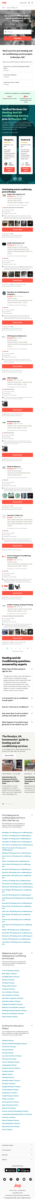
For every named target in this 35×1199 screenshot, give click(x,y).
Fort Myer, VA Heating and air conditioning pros (16, 835)
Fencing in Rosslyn (8, 1053)
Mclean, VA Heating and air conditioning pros (16, 861)
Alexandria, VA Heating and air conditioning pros (17, 842)
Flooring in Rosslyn (8, 1071)
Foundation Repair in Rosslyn (11, 1080)
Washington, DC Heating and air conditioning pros (17, 832)
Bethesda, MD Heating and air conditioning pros (16, 853)
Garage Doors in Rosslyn (9, 1093)
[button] (5, 223)
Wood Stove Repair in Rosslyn (11, 1001)
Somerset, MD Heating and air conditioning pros (16, 869)
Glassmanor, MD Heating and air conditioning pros (17, 887)
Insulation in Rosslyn (8, 989)
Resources (5, 1155)
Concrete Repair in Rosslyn (10, 1090)
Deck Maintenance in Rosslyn (11, 1123)
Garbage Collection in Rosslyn (11, 1086)
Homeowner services (7, 1145)
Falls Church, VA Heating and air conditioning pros (17, 845)
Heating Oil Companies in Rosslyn (12, 1004)
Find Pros (17, 38)
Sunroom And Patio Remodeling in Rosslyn (15, 1111)
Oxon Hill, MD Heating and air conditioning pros (16, 895)
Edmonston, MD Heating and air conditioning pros (17, 936)
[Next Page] (32, 648)
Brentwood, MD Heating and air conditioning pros (17, 903)
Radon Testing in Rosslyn (10, 1017)
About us (4, 1159)
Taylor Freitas (6, 774)
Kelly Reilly (28, 774)
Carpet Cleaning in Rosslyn (10, 1096)
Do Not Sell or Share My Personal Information (17, 1195)
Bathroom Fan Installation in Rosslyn (13, 1007)
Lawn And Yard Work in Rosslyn (12, 1056)
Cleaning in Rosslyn (8, 1077)
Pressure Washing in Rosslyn (11, 1062)
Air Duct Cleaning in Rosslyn (11, 970)
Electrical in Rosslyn (8, 980)
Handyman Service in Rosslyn (11, 1068)
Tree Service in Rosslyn (9, 1047)
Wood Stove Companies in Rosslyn (12, 998)
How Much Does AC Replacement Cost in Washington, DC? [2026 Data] (10, 780)
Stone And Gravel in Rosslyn (11, 1126)
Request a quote (9, 169)
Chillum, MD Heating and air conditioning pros (16, 930)
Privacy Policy (22, 1190)
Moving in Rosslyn (7, 1050)
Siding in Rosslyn (7, 1074)
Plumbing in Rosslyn (8, 983)
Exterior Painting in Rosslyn (10, 1120)
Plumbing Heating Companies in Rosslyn (14, 1010)
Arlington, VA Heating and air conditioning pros (16, 839)
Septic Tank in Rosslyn (9, 1108)
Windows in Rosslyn (8, 1099)
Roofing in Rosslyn (8, 1040)
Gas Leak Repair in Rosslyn (10, 992)
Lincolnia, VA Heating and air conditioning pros (16, 881)
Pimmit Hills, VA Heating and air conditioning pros (17, 884)
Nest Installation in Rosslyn (10, 995)
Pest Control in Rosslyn (9, 1059)
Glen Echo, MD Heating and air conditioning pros (17, 872)
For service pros (6, 1150)
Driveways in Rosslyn (8, 1083)
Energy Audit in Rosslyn (9, 986)
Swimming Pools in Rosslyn (10, 1102)
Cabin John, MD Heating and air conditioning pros (17, 911)
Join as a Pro (23, 3)
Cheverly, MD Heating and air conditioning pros (16, 939)
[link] (5, 164)
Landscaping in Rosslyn (9, 1065)
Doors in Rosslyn (7, 1129)
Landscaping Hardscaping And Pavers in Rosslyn (17, 1114)
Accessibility (17, 1193)
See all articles (9, 755)
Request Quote (17, 229)
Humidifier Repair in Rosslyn (10, 977)
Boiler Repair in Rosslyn (9, 974)
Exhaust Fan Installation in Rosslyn (13, 1013)
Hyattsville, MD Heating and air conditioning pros (17, 933)
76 (27, 648)
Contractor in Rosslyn (8, 1117)
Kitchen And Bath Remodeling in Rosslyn (14, 1043)
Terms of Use (13, 1190)
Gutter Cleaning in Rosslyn (10, 1105)
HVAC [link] (3, 7)
